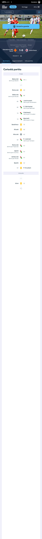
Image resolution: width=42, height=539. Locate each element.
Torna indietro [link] (8, 12)
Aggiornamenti (17, 61)
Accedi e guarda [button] (22, 26)
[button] (36, 6)
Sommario (6, 61)
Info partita (29, 61)
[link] (13, 6)
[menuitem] (14, 6)
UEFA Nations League (5, 7)
